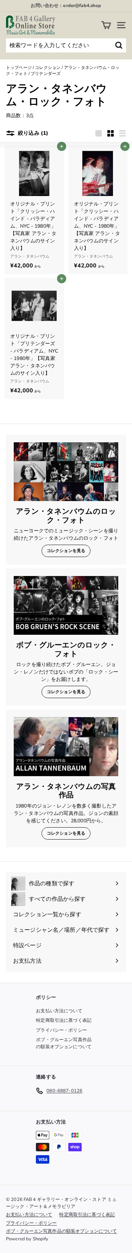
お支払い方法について (59, 1011)
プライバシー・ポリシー (61, 1030)
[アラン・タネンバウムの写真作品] (66, 746)
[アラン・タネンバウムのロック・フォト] (66, 471)
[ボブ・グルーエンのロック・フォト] (66, 605)
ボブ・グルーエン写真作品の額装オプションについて (64, 1043)
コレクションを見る (66, 550)
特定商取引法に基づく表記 (64, 1020)
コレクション (48, 67)
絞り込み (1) (32, 133)
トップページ (19, 67)
